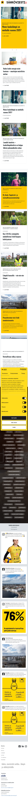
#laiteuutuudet (9, 438)
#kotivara (18, 431)
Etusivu (3, 745)
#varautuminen (8, 510)
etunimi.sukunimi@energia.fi (7, 787)
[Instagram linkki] (26, 753)
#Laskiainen (20, 438)
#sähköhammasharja (14, 471)
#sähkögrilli (19, 468)
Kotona (2, 750)
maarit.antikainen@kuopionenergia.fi (9, 795)
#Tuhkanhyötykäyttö (14, 501)
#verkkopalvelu (20, 510)
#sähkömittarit (21, 477)
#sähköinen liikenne (14, 474)
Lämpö (2, 755)
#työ (4, 507)
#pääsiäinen (8, 454)
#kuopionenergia (14, 23)
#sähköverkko (14, 228)
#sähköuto (8, 491)
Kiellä (14, 427)
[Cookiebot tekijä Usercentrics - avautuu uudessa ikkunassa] (20, 369)
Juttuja (2, 748)
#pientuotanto (11, 448)
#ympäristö (6, 189)
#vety (6, 514)
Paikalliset (3, 759)
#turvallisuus (19, 504)
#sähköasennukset (18, 464)
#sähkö (7, 464)
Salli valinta (14, 422)
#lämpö (5, 139)
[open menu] (26, 2)
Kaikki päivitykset (14, 525)
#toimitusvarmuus (17, 497)
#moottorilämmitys (9, 445)
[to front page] (13, 2)
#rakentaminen (19, 454)
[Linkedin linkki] (23, 753)
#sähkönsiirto (6, 228)
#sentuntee (5, 24)
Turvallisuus (3, 757)
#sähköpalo (7, 484)
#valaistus (12, 507)
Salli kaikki (14, 418)
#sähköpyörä (19, 487)
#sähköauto (9, 468)
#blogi (4, 188)
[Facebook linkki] (20, 753)
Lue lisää (6, 36)
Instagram (14, 529)
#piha (20, 448)
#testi (7, 497)
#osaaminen (21, 445)
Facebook (14, 527)
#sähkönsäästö (20, 481)
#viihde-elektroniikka (17, 514)
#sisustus (19, 461)
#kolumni (9, 431)
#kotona (12, 138)
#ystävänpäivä (19, 517)
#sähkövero (9, 494)
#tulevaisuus (12, 312)
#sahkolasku (18, 458)
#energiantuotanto (8, 269)
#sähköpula (8, 487)
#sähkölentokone (8, 477)
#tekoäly (19, 494)
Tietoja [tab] (23, 373)
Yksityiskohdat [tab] (14, 373)
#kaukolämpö (5, 23)
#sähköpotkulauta (19, 484)
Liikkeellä (3, 752)
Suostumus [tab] (5, 373)
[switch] (24, 402)
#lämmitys (21, 23)
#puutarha (8, 451)
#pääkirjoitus (18, 451)
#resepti (9, 458)
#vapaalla (22, 507)
